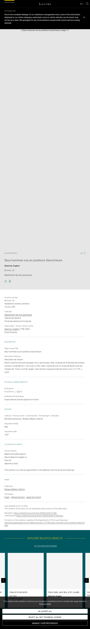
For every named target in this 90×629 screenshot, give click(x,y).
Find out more (45, 604)
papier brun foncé (33, 497)
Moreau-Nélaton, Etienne (14, 489)
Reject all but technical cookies (45, 617)
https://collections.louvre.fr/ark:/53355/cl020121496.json (39, 516)
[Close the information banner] (84, 17)
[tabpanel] (45, 580)
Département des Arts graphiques (18, 315)
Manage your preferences (45, 623)
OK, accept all (45, 611)
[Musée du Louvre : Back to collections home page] (45, 4)
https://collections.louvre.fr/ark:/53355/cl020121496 (35, 513)
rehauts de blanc (18, 497)
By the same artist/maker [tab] (45, 546)
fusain (7, 497)
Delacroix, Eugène (12, 266)
